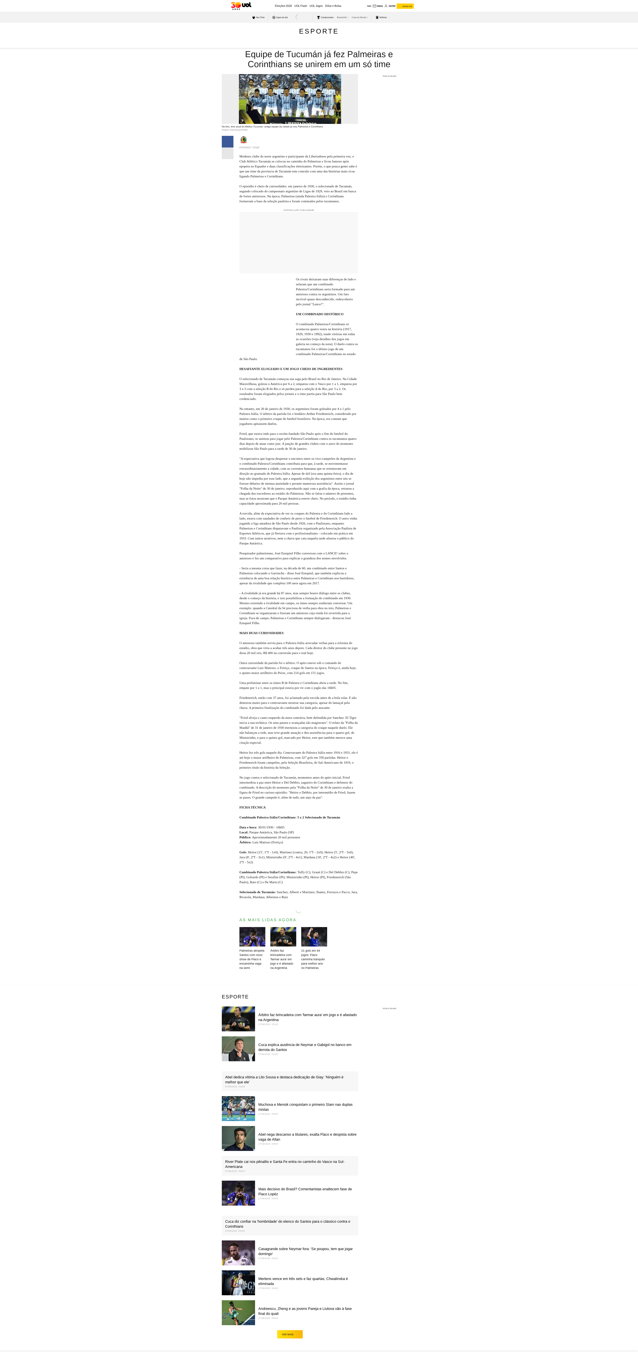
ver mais (288, 1334)
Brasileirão (342, 17)
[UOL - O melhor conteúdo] (241, 6)
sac (369, 6)
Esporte (319, 31)
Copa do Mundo (359, 17)
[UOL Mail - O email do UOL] (377, 6)
